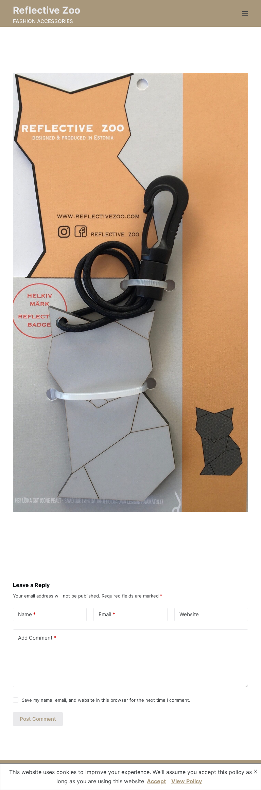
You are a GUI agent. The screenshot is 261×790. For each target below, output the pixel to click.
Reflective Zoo (46, 10)
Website (189, 614)
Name (27, 614)
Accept (156, 781)
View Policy (186, 781)
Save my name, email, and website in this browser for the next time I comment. (106, 700)
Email (107, 614)
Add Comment (37, 638)
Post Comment (38, 719)
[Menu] (245, 14)
